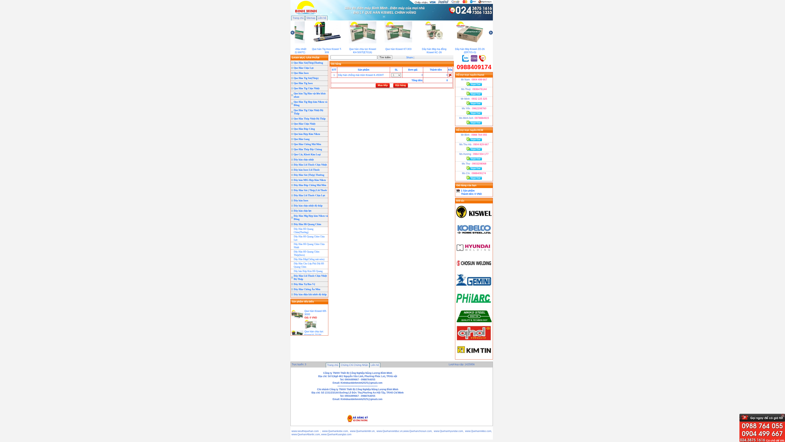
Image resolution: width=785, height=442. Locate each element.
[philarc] (474, 305)
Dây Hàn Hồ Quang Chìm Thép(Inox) (306, 253)
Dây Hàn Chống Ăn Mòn (307, 289)
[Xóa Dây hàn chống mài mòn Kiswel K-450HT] (450, 74)
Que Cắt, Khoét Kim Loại (307, 154)
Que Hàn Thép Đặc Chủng (308, 149)
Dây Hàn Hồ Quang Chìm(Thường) (303, 231)
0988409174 (474, 67)
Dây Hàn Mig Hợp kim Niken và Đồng (311, 217)
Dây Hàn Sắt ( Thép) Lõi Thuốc (310, 190)
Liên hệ (322, 18)
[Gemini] (474, 288)
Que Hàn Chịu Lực (304, 68)
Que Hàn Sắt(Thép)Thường (308, 62)
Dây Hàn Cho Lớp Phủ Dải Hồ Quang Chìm (309, 265)
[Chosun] (474, 270)
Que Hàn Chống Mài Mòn (307, 144)
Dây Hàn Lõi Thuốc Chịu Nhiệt (310, 164)
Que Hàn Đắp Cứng (304, 128)
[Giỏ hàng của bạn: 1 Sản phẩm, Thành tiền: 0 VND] (458, 190)
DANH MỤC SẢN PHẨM (305, 57)
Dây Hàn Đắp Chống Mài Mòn (310, 185)
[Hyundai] (474, 253)
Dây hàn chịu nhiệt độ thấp (308, 205)
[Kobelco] (474, 236)
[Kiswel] (474, 219)
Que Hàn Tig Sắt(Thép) (306, 78)
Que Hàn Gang (302, 139)
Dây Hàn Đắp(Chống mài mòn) (309, 259)
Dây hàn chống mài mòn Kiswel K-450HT (361, 75)
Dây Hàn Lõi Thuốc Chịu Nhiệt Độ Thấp (310, 277)
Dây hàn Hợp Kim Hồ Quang (308, 271)
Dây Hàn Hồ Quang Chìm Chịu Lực (309, 238)
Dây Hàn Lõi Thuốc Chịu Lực (309, 195)
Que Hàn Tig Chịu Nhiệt (307, 88)
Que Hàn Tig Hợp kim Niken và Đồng (310, 103)
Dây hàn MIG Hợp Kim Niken (310, 180)
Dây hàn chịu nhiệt (304, 159)
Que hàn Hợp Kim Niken (307, 134)
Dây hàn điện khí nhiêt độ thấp (310, 294)
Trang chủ (298, 18)
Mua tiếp (383, 85)
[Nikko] (474, 323)
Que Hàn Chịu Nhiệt (304, 123)
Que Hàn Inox (301, 73)
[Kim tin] (474, 357)
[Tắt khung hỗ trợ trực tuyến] (782, 415)
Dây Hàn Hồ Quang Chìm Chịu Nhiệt (309, 246)
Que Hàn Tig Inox (303, 83)
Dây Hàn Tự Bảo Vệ (304, 284)
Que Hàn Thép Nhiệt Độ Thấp (310, 118)
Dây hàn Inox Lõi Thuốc (307, 169)
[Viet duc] (474, 340)
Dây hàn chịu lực (303, 210)
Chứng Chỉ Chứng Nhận (354, 365)
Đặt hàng (400, 85)
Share (409, 57)
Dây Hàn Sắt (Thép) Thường (309, 175)
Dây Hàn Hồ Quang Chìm (307, 224)
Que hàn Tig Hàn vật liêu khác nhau (310, 95)
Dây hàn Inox (301, 200)
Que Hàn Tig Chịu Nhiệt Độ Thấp (308, 112)
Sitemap (310, 18)
